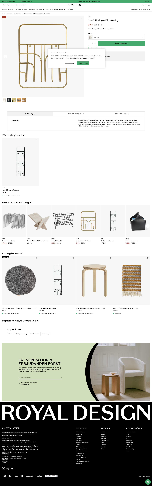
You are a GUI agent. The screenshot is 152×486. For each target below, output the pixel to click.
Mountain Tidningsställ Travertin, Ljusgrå (37, 240)
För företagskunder (81, 457)
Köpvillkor (78, 438)
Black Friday (129, 446)
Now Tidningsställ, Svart (10, 190)
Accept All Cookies (83, 63)
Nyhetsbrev (79, 434)
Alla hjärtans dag (130, 432)
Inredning (103, 438)
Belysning (103, 434)
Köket (102, 442)
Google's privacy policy (88, 58)
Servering (103, 436)
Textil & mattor (105, 440)
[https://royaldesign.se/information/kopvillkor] (51, 476)
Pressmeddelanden (81, 451)
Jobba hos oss (80, 446)
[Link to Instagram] (7, 468)
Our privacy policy (77, 58)
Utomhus (128, 436)
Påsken (128, 434)
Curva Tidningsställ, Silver (9, 240)
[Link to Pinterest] (12, 468)
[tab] (30, 113)
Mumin (128, 438)
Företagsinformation (81, 448)
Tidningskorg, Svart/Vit (131, 240)
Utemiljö (103, 446)
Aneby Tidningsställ (56, 240)
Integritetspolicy (80, 453)
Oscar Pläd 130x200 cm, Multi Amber (125, 308)
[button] (147, 1)
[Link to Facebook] (3, 468)
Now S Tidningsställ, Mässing (83, 240)
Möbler (102, 432)
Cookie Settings (69, 63)
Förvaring (103, 444)
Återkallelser (79, 463)
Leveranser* (79, 440)
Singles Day (129, 444)
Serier (102, 448)
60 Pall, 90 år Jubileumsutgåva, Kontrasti (90, 308)
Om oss (78, 444)
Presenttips (129, 440)
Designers (78, 459)
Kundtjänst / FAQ (80, 432)
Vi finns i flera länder (7, 438)
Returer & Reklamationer (82, 442)
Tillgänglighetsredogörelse (83, 461)
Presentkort (79, 436)
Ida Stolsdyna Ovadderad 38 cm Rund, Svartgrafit (19, 308)
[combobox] (147, 1)
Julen (127, 451)
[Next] (148, 226)
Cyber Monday (130, 448)
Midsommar (129, 442)
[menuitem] (4, 9)
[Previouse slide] (5, 56)
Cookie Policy (79, 455)
